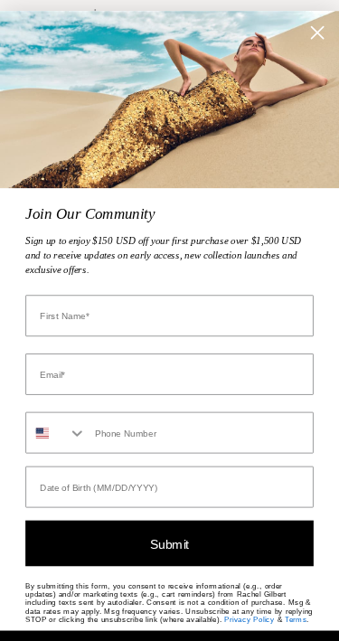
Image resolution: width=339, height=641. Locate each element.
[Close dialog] (318, 32)
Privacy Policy (249, 619)
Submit (169, 543)
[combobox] (56, 432)
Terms (295, 619)
